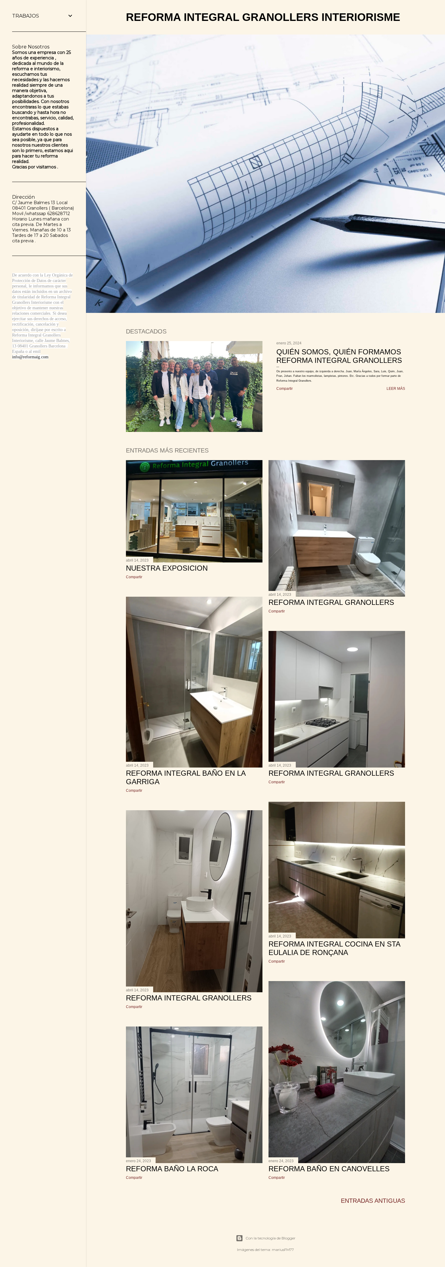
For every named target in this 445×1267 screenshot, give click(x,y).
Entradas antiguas (373, 1200)
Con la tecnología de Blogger (270, 1238)
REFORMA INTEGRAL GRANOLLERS (331, 602)
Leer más (396, 388)
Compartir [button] (284, 388)
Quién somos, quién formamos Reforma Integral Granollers (339, 356)
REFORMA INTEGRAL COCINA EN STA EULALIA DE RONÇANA (334, 948)
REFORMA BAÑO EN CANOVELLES (329, 1169)
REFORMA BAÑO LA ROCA (172, 1169)
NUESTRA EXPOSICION (167, 568)
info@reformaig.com (30, 357)
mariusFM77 (283, 1249)
